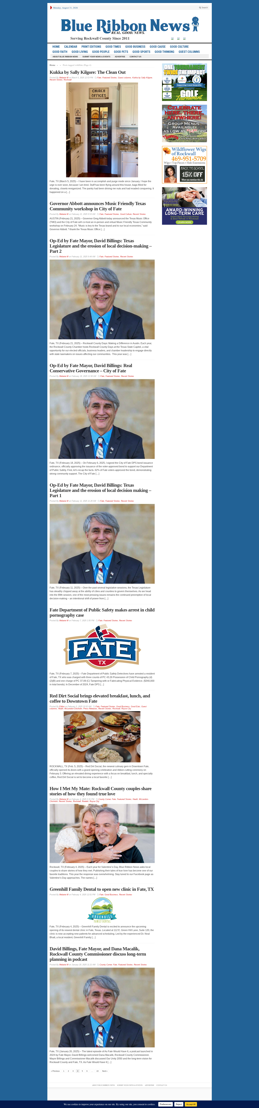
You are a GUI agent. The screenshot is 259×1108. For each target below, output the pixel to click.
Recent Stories (56, 80)
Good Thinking (164, 52)
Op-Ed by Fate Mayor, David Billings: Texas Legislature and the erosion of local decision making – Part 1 (100, 490)
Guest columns (189, 52)
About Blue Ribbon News (65, 57)
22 (98, 1071)
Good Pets (121, 52)
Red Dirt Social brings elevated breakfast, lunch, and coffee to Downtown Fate (100, 698)
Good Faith (59, 52)
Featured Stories (109, 78)
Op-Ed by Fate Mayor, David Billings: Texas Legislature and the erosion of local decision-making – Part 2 (101, 246)
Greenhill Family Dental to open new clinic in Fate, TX (102, 889)
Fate (99, 78)
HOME (56, 46)
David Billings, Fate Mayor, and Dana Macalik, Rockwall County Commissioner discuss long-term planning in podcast (98, 954)
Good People (101, 52)
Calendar (70, 46)
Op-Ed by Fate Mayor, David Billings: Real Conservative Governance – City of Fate (91, 368)
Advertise (120, 57)
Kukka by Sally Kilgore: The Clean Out (88, 72)
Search (204, 7)
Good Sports (141, 52)
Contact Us (135, 57)
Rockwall (67, 80)
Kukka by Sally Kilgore (142, 78)
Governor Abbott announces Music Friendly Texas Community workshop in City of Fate (98, 206)
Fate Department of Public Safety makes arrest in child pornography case (102, 612)
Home (52, 64)
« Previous (55, 1071)
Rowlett (85, 801)
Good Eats (135, 706)
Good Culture (179, 46)
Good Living (80, 52)
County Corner (104, 799)
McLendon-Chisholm (73, 708)
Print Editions (91, 46)
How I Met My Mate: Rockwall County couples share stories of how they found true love (100, 791)
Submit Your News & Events (96, 57)
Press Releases (90, 708)
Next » (104, 1071)
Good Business (135, 46)
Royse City (126, 708)
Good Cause (158, 46)
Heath (60, 708)
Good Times (113, 46)
